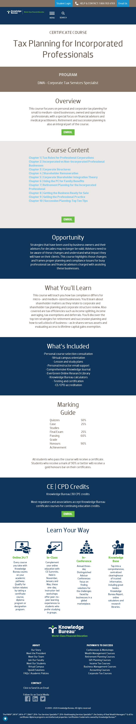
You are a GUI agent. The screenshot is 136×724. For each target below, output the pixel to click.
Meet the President (36, 653)
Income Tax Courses (100, 663)
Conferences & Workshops (100, 649)
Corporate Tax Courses (100, 673)
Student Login (63, 3)
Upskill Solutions (36, 669)
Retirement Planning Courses (100, 656)
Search (63, 17)
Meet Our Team (36, 656)
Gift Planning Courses (100, 660)
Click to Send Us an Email (36, 687)
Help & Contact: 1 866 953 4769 (97, 3)
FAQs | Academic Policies (36, 673)
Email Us (122, 3)
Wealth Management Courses (100, 653)
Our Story (36, 649)
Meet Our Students (36, 663)
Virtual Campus (36, 666)
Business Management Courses (100, 666)
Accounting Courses (100, 669)
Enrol (68, 132)
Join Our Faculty (36, 660)
